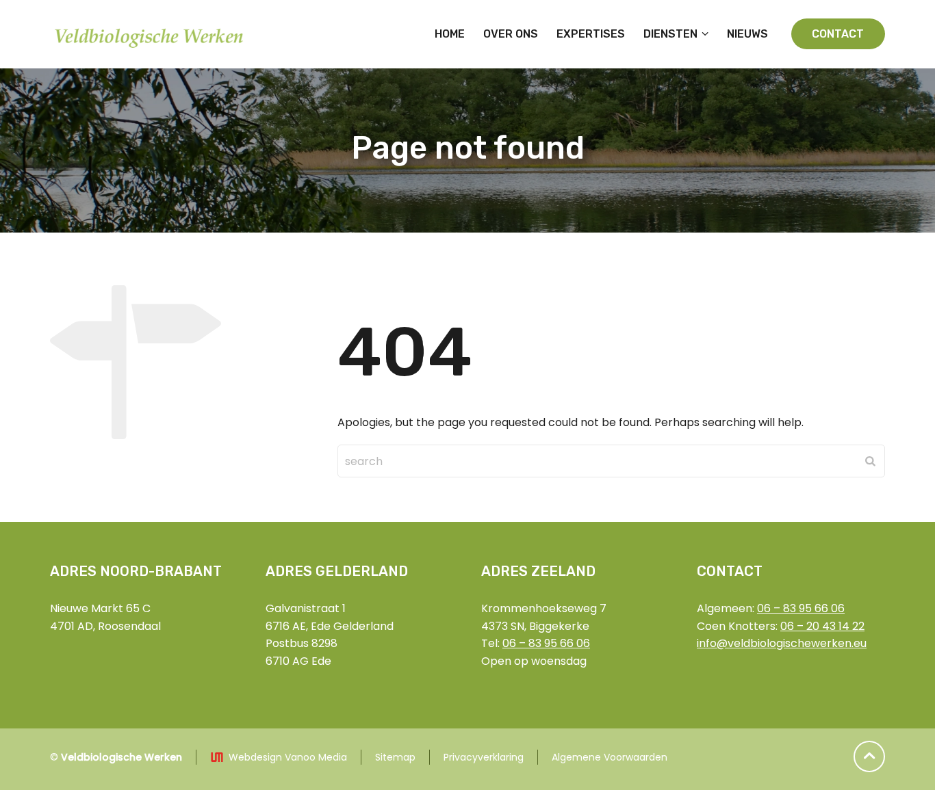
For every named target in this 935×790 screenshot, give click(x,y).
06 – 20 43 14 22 (822, 626)
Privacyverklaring (484, 757)
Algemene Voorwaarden (609, 757)
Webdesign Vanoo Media (288, 757)
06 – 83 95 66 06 (546, 643)
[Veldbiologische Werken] (150, 34)
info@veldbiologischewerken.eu (782, 643)
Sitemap (395, 757)
